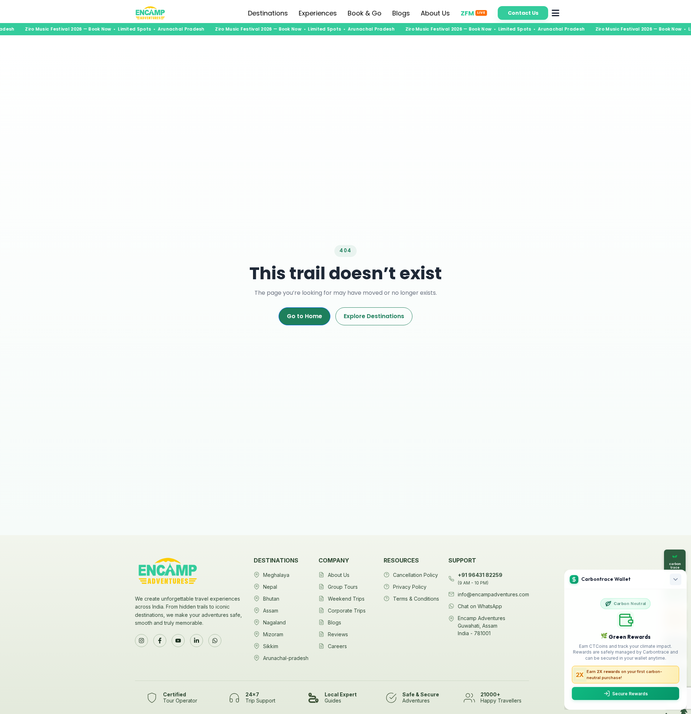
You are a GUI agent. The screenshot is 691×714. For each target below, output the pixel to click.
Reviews (338, 634)
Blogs (401, 13)
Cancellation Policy (415, 575)
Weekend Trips (346, 599)
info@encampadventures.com (493, 594)
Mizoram (273, 634)
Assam (270, 610)
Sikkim (270, 646)
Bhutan (271, 599)
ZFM (473, 13)
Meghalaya (276, 575)
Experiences (318, 13)
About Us (435, 13)
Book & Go (364, 13)
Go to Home (304, 316)
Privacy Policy (409, 587)
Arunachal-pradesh (285, 658)
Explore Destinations (374, 316)
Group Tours (343, 587)
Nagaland (274, 622)
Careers (337, 646)
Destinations (268, 13)
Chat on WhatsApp (480, 606)
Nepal (270, 587)
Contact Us (523, 13)
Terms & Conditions (416, 599)
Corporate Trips (347, 610)
